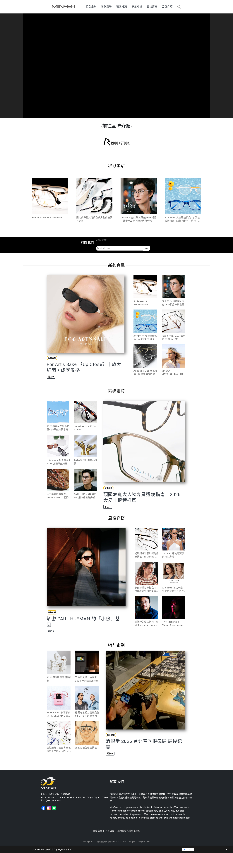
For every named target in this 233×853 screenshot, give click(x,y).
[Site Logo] (63, 6)
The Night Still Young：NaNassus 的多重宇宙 (174, 625)
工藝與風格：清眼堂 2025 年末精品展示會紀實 (86, 680)
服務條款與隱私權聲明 (128, 830)
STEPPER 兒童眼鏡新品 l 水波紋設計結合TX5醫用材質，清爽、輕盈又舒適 (183, 220)
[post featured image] (50, 196)
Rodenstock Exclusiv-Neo (47, 217)
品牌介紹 (167, 6)
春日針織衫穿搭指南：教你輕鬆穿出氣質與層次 (147, 590)
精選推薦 (121, 6)
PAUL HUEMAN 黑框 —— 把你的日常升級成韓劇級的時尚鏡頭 (85, 497)
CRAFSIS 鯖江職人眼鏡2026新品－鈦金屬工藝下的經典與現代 (173, 304)
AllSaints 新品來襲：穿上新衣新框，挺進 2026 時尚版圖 (173, 590)
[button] (179, 7)
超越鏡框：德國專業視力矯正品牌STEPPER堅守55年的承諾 (59, 750)
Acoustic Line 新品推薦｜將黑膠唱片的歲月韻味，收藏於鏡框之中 (145, 374)
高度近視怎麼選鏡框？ (87, 747)
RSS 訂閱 (109, 830)
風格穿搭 (152, 6)
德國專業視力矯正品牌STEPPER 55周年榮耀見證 (87, 715)
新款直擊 (106, 6)
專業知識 (136, 6)
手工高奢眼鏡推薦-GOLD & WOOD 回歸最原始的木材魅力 (58, 497)
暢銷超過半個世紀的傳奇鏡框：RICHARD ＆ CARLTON (147, 556)
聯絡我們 (97, 830)
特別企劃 (91, 6)
